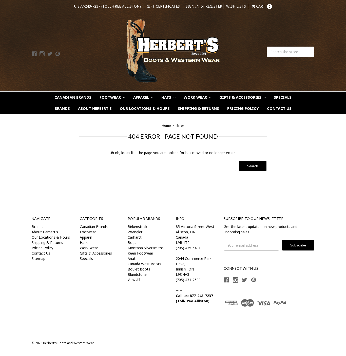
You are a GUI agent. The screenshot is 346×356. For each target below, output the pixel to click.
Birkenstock (137, 226)
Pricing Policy (243, 108)
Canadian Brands (72, 97)
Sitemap (38, 258)
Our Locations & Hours (145, 108)
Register (213, 6)
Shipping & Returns (198, 108)
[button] (241, 321)
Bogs (132, 242)
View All (134, 279)
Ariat (132, 258)
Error (180, 125)
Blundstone (137, 274)
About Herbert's (95, 108)
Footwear (111, 97)
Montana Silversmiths (146, 247)
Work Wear (196, 97)
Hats (166, 97)
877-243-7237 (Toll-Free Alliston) (108, 6)
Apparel (141, 97)
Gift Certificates (163, 6)
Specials (283, 97)
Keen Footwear (140, 253)
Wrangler (135, 231)
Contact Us (279, 108)
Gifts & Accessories (240, 97)
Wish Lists (236, 6)
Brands (62, 108)
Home (166, 125)
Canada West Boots (144, 263)
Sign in (192, 6)
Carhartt (135, 237)
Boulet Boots (139, 269)
